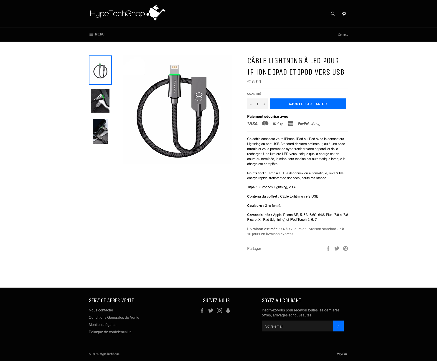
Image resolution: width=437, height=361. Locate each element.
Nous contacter (101, 310)
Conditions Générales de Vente (114, 317)
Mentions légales (102, 324)
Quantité (254, 94)
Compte (343, 34)
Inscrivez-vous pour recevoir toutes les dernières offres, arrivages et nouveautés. (301, 313)
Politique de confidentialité (110, 331)
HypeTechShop (109, 353)
